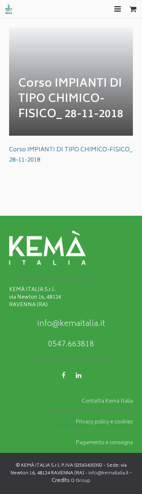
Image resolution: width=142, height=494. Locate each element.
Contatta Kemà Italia (107, 402)
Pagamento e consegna (104, 443)
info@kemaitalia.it (71, 324)
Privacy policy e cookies (104, 422)
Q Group (80, 481)
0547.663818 (71, 344)
